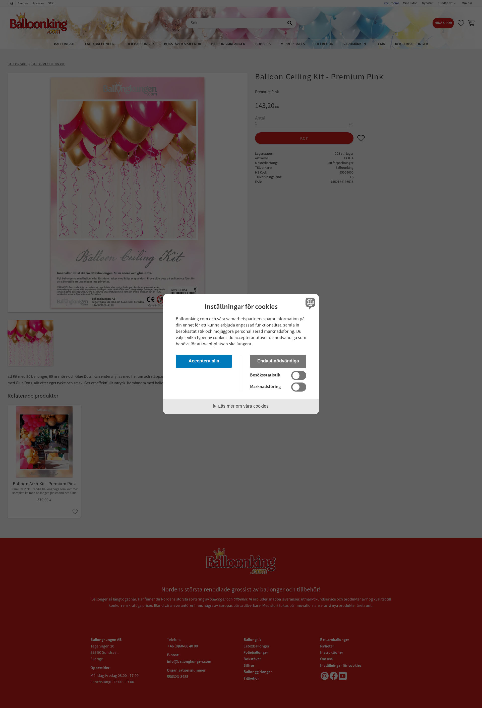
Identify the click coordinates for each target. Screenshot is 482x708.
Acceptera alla (204, 360)
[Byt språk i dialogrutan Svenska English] (309, 303)
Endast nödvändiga (278, 360)
